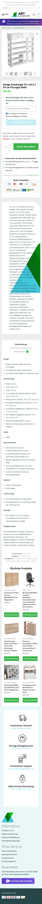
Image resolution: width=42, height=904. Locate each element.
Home (4, 28)
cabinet (17, 559)
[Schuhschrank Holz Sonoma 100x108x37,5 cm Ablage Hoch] (11, 580)
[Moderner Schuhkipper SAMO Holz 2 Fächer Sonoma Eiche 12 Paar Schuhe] (30, 628)
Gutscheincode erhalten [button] (20, 881)
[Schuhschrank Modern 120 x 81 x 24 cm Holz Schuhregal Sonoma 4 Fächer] (11, 628)
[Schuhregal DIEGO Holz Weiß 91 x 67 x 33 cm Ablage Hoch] (11, 672)
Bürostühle (27, 590)
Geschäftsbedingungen (11, 841)
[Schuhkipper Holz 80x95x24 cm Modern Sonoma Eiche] (30, 672)
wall (28, 561)
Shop (9, 28)
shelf (8, 561)
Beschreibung (21, 344)
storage (23, 561)
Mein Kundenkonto (9, 851)
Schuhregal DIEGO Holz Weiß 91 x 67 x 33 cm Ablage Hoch (11, 687)
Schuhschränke (19, 28)
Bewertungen (21, 351)
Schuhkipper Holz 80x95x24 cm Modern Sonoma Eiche (29, 688)
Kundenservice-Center (33, 175)
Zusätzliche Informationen (21, 348)
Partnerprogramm (9, 861)
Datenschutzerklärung (10, 837)
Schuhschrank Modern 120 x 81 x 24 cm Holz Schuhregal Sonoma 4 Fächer (11, 646)
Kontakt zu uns (8, 830)
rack (35, 559)
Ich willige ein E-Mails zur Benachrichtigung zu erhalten (16, 115)
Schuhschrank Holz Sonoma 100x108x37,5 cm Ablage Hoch (11, 596)
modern (23, 559)
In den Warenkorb (26, 146)
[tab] (21, 344)
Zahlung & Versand (9, 854)
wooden (33, 561)
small (18, 561)
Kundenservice (8, 858)
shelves (12, 561)
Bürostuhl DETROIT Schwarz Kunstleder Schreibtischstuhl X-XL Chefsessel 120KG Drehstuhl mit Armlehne (30, 600)
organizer (30, 559)
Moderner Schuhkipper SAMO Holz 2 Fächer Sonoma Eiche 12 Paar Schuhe (30, 646)
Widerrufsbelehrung (10, 834)
